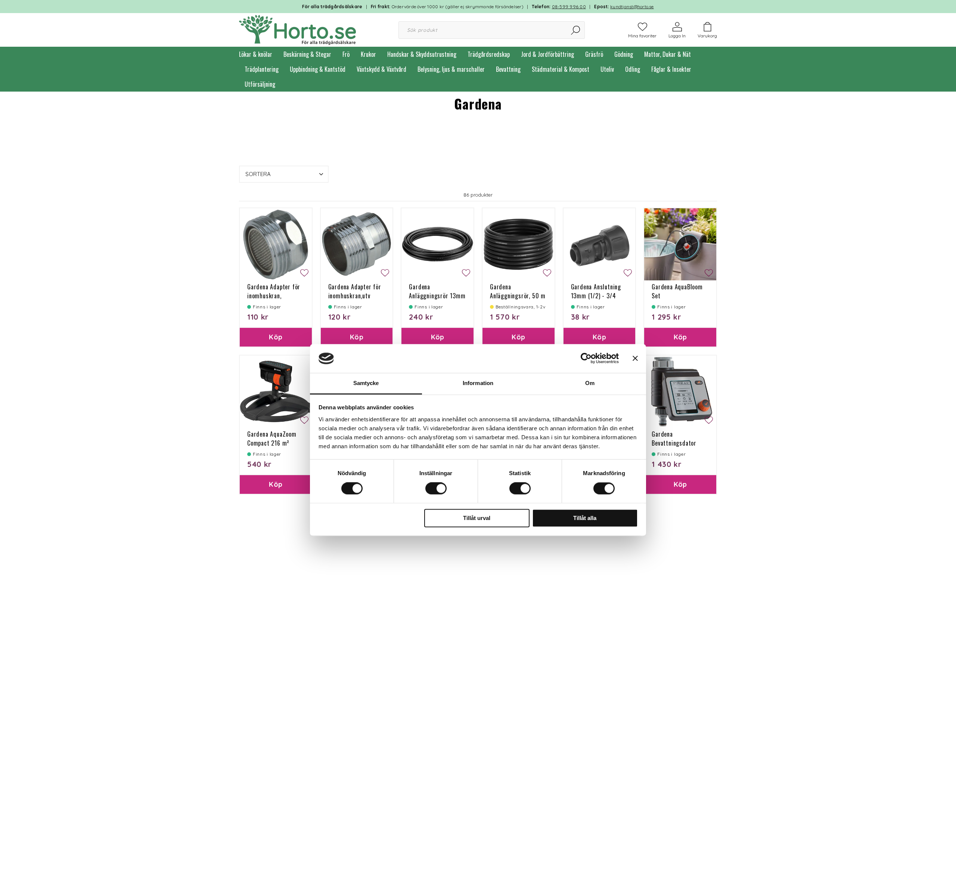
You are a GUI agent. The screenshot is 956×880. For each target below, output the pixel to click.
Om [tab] (590, 383)
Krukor (368, 54)
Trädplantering (262, 69)
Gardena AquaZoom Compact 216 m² (272, 438)
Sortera (258, 174)
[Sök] (576, 30)
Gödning (623, 54)
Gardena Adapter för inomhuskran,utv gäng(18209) (354, 295)
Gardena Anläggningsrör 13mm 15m (437, 295)
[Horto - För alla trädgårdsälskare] (297, 29)
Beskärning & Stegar (307, 54)
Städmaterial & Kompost (560, 69)
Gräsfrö (594, 54)
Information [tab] (478, 383)
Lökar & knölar (255, 54)
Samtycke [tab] (366, 383)
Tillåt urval (476, 518)
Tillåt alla (584, 518)
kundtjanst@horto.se (632, 6)
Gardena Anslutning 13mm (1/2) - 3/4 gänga (596, 295)
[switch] (436, 489)
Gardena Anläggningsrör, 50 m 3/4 (518, 295)
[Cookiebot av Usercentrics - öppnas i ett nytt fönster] (586, 358)
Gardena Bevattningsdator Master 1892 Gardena (679, 443)
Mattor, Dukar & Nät (667, 54)
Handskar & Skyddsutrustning (421, 54)
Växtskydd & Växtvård (381, 69)
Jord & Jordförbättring (547, 54)
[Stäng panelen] (635, 358)
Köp (275, 337)
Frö (346, 54)
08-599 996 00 (569, 6)
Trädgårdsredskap (489, 54)
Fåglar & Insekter (671, 69)
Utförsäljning (260, 84)
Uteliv (607, 69)
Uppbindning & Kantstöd (317, 69)
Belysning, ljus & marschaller (451, 69)
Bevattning (508, 69)
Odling (632, 69)
